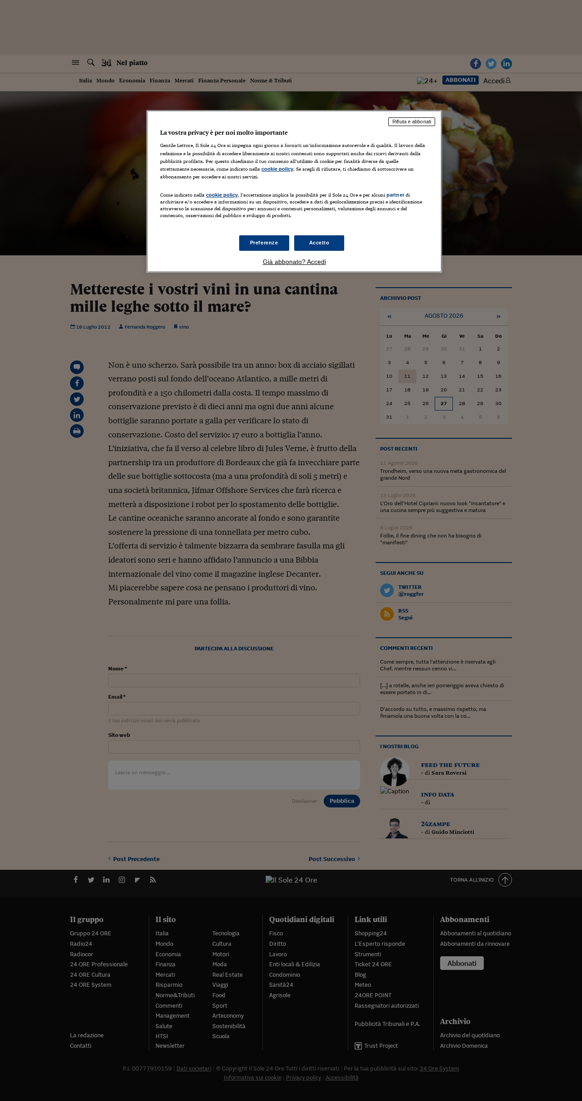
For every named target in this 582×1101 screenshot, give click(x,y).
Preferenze (264, 242)
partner (395, 195)
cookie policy (277, 169)
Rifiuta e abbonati (411, 121)
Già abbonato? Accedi (294, 261)
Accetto (319, 242)
